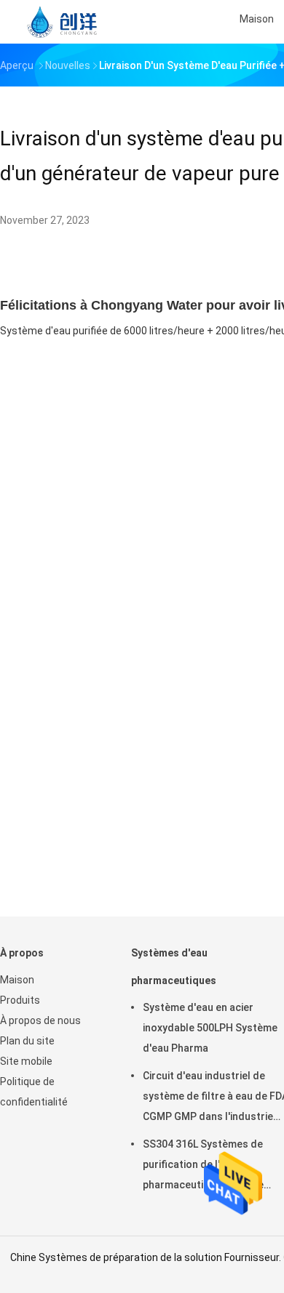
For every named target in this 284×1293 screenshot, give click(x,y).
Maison (17, 980)
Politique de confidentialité (34, 1092)
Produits (20, 1000)
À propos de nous (40, 1020)
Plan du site (27, 1041)
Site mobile (26, 1061)
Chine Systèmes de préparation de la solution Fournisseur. (146, 1257)
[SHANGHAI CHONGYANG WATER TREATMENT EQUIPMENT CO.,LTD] (64, 21)
